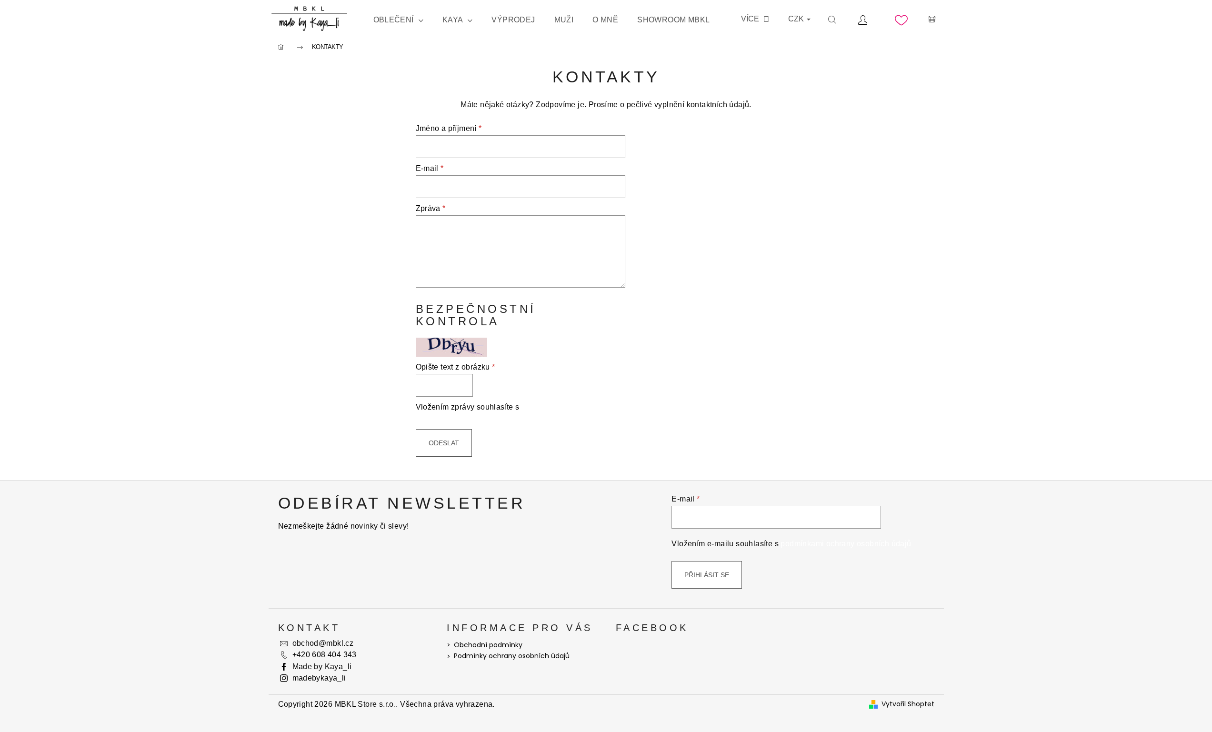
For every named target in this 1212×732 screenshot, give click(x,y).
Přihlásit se (706, 575)
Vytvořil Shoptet (907, 704)
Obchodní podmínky (488, 645)
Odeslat (444, 443)
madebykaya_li (319, 678)
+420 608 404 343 (324, 655)
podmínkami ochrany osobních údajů (846, 544)
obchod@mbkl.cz (323, 643)
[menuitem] (398, 20)
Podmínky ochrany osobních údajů (512, 656)
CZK (797, 19)
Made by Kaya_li (322, 666)
